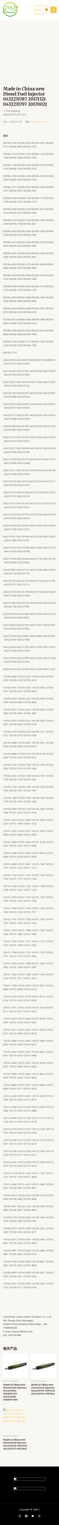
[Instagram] (39, 1516)
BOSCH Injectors (39, 121)
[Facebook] (26, 1516)
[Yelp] (20, 1516)
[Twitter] (32, 1516)
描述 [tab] (5, 135)
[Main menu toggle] (53, 10)
